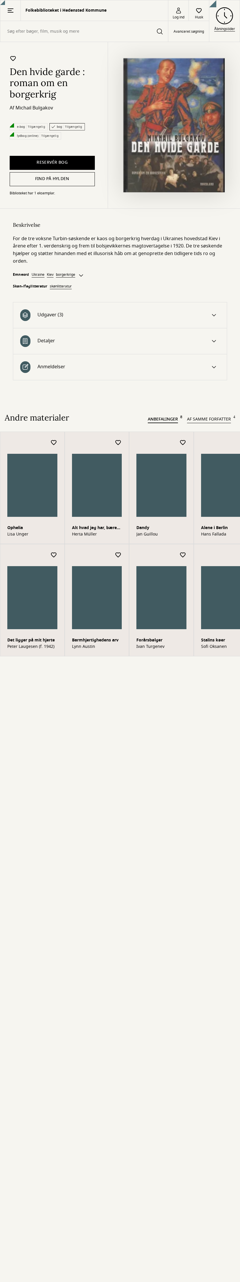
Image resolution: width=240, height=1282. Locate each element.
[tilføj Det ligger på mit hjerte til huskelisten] (53, 555)
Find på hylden (52, 179)
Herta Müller (84, 534)
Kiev (50, 274)
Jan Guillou (147, 534)
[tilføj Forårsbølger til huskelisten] (182, 555)
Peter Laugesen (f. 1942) (30, 646)
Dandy (142, 528)
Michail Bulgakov (34, 107)
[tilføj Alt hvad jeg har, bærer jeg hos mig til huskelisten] (118, 443)
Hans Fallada (213, 534)
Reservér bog (52, 162)
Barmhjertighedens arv (95, 640)
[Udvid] (81, 275)
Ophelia (15, 528)
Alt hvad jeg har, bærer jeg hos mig (95, 528)
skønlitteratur (61, 286)
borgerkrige (65, 274)
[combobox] (84, 31)
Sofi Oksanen (214, 646)
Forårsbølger (149, 640)
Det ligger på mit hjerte (31, 640)
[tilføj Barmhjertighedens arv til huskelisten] (118, 555)
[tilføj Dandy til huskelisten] (182, 443)
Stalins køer (213, 640)
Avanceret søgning (189, 31)
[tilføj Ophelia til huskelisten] (53, 443)
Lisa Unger (17, 534)
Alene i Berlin (214, 528)
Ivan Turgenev (150, 646)
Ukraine (38, 274)
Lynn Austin (83, 646)
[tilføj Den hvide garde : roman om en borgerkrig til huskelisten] (13, 58)
